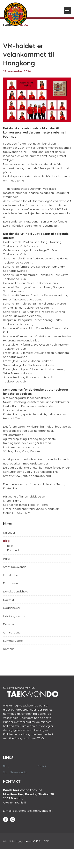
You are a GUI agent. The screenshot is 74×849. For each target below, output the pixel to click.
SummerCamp (13, 640)
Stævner (8, 599)
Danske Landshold (15, 591)
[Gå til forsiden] (15, 13)
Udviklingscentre (14, 616)
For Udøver (10, 583)
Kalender (9, 532)
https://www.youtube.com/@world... (28, 476)
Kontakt (8, 649)
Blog (6, 541)
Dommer (9, 624)
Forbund (13, 550)
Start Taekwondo (15, 567)
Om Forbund (12, 632)
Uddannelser (11, 608)
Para (6, 558)
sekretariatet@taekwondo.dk (32, 810)
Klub (10, 546)
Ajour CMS (32, 841)
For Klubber (11, 575)
